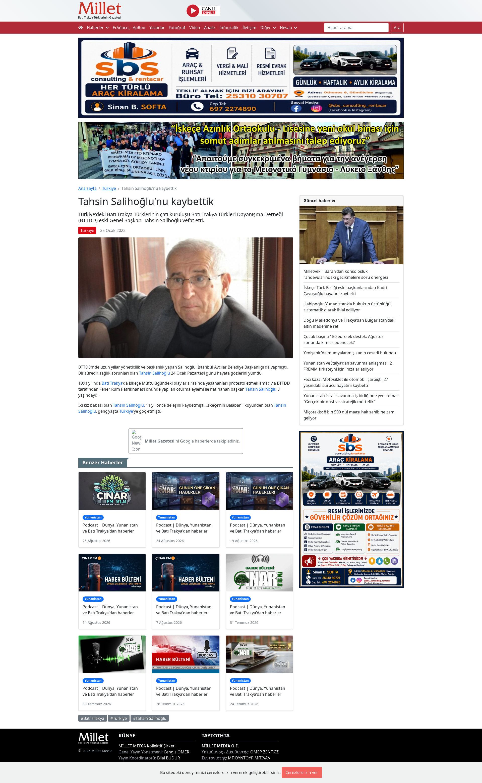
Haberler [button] (96, 27)
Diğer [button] (266, 27)
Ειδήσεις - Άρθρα (129, 27)
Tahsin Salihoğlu (154, 373)
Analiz (209, 27)
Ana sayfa (87, 188)
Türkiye (109, 188)
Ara (397, 27)
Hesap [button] (286, 27)
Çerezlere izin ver (301, 772)
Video (194, 27)
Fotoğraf (177, 27)
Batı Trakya (112, 383)
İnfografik (228, 27)
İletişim (249, 27)
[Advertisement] (351, 633)
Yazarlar (157, 27)
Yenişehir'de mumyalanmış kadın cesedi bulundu (350, 353)
